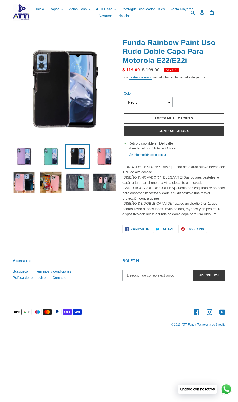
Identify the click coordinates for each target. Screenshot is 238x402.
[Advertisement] (119, 367)
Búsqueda (20, 271)
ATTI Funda (189, 324)
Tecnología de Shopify (211, 324)
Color (128, 93)
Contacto (59, 278)
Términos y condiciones (53, 271)
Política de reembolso (29, 278)
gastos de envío (140, 77)
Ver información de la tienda (147, 154)
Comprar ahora (174, 131)
